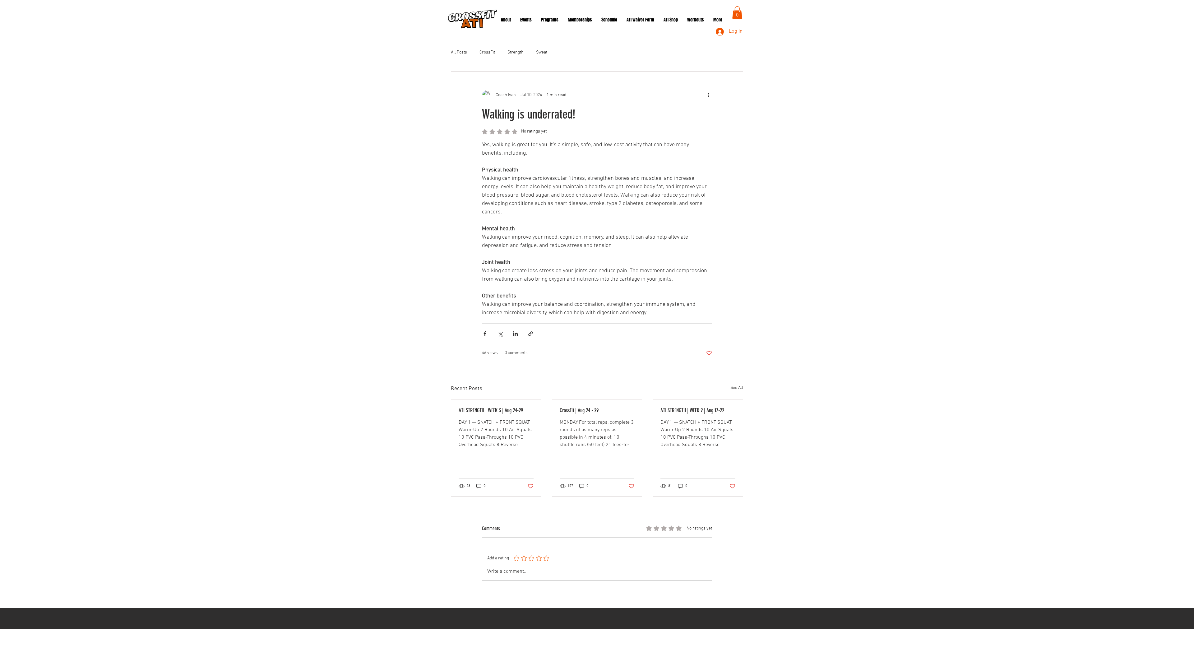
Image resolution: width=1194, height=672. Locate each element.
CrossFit (487, 52)
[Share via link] (531, 334)
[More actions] (708, 95)
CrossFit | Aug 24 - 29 (579, 410)
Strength (515, 52)
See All (736, 387)
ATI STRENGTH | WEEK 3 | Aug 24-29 (491, 410)
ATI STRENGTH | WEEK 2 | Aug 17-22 (692, 410)
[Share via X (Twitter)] (500, 334)
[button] (737, 12)
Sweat (541, 52)
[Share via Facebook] (485, 334)
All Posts (459, 52)
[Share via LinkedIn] (515, 334)
